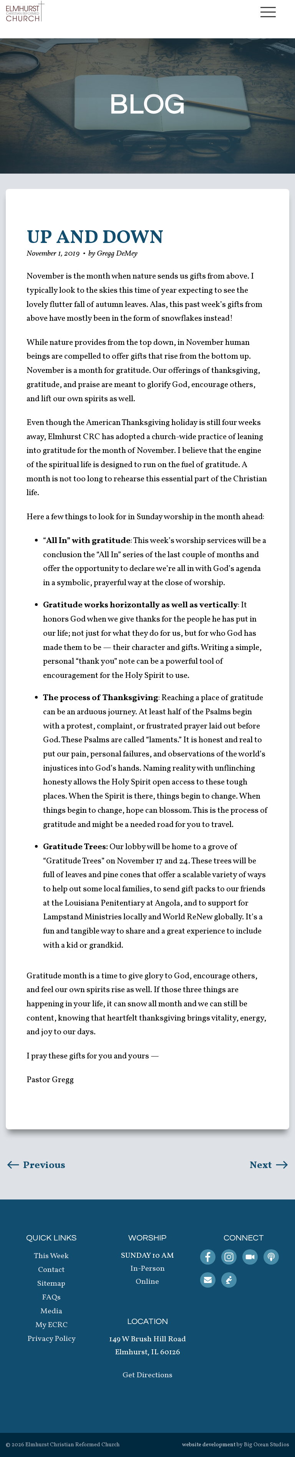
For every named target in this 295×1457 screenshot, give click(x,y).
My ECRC (51, 1325)
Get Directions (147, 1375)
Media (51, 1311)
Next (262, 1165)
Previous (43, 1165)
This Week (51, 1256)
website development (208, 1445)
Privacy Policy (51, 1339)
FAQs (51, 1297)
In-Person (147, 1268)
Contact (51, 1270)
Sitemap (51, 1283)
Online (147, 1282)
